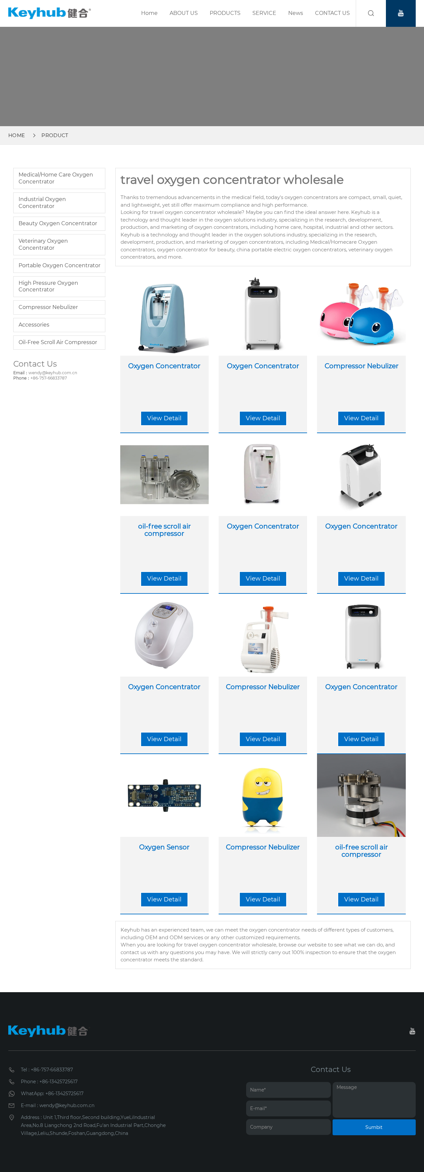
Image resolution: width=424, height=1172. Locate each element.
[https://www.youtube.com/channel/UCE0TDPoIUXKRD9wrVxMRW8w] (401, 13)
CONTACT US (332, 13)
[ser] (371, 13)
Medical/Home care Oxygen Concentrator (56, 178)
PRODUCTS (225, 13)
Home (149, 13)
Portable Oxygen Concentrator (59, 265)
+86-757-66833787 (48, 378)
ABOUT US (184, 13)
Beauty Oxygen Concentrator (58, 223)
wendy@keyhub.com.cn (52, 372)
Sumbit (374, 1127)
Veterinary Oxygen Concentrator (43, 244)
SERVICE (264, 13)
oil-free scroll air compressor (58, 342)
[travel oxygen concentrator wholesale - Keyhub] (49, 13)
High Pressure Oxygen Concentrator (48, 286)
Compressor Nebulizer (48, 307)
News (295, 13)
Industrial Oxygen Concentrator (42, 202)
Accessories (34, 325)
